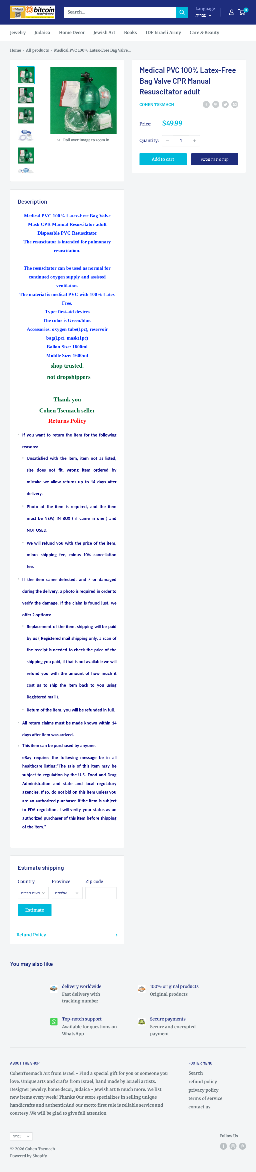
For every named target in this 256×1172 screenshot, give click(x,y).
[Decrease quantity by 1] (167, 140)
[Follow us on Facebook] (223, 1146)
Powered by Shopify (28, 1155)
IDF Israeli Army (163, 32)
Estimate (34, 910)
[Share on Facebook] (206, 104)
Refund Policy (31, 935)
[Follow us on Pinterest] (242, 1146)
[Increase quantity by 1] (194, 140)
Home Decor (72, 32)
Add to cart (163, 159)
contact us (199, 1107)
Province (61, 881)
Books (130, 32)
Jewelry (18, 32)
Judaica (42, 32)
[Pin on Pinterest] (215, 104)
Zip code (94, 881)
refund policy (202, 1081)
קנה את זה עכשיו (214, 159)
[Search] (182, 12)
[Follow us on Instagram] (233, 1146)
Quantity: (149, 140)
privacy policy (203, 1090)
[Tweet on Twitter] (225, 104)
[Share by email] (234, 104)
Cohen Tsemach (157, 104)
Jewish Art (104, 32)
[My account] (231, 12)
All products (37, 50)
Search (195, 1073)
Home (15, 50)
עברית (17, 1136)
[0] (242, 12)
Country (26, 881)
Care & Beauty (204, 32)
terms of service (205, 1098)
